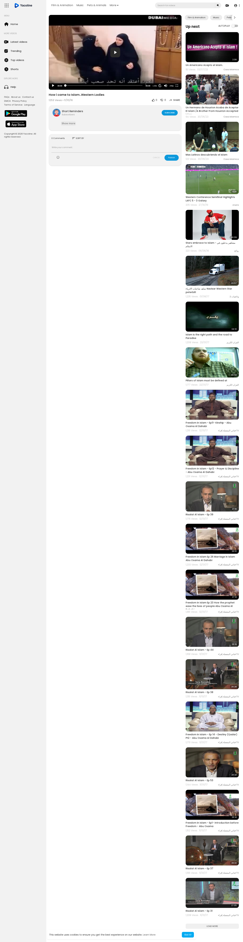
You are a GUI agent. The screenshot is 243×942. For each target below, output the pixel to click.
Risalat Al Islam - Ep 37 (199, 868)
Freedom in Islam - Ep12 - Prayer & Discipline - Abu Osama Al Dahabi (212, 470)
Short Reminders (72, 111)
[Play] (53, 85)
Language (29, 104)
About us (15, 97)
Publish (171, 157)
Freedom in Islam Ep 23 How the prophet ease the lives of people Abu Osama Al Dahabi (210, 606)
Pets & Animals (96, 5)
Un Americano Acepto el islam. (204, 65)
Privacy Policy (19, 101)
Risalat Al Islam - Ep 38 (199, 692)
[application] (115, 52)
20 (160, 85)
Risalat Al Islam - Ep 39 (199, 514)
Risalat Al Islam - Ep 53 (199, 780)
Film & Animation (62, 5)
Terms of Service (13, 104)
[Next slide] (234, 17)
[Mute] (165, 85)
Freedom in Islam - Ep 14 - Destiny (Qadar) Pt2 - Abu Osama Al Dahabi (211, 736)
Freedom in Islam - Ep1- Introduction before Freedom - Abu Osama (212, 824)
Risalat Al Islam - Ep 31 (199, 911)
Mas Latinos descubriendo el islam (206, 154)
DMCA (7, 101)
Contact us (28, 97)
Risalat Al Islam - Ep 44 (200, 649)
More (113, 5)
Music (80, 5)
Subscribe (170, 112)
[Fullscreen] (177, 85)
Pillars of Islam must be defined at (206, 380)
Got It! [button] (187, 934)
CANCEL (156, 157)
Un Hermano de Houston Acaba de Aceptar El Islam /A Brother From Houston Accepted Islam (212, 111)
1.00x (155, 86)
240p (172, 86)
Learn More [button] (149, 934)
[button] (237, 5)
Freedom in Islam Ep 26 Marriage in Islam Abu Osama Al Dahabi (210, 558)
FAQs (6, 97)
